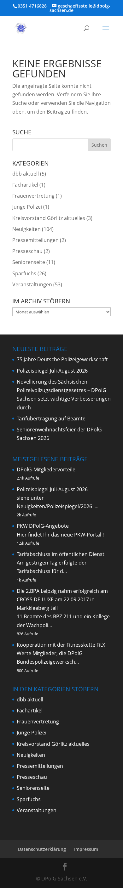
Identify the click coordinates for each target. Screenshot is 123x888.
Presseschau (27, 251)
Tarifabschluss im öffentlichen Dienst (60, 554)
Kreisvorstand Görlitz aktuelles (48, 218)
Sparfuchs (24, 273)
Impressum (86, 849)
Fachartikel (25, 184)
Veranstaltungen (32, 284)
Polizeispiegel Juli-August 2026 (52, 370)
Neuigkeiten (26, 229)
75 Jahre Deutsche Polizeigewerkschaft (62, 359)
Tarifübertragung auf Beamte (51, 418)
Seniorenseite (28, 262)
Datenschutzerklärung (42, 849)
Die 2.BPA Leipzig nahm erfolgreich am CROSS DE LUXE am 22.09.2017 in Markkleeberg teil (62, 599)
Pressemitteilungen (35, 240)
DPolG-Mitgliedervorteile (46, 469)
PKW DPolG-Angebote (43, 525)
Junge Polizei (27, 206)
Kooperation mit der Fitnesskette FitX (61, 644)
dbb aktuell (25, 173)
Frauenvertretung (33, 195)
